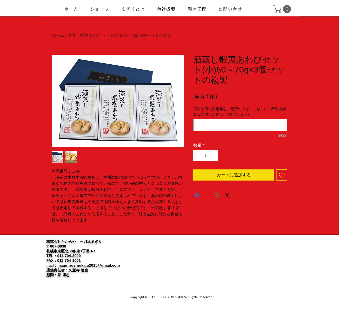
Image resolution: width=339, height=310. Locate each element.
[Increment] (213, 156)
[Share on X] (227, 195)
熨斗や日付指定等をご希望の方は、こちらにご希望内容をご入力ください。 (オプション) (239, 111)
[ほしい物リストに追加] (281, 175)
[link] (283, 9)
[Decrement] (198, 156)
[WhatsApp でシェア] (217, 195)
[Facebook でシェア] (197, 195)
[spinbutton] (205, 156)
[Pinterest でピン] (207, 195)
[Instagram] (275, 249)
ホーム (58, 35)
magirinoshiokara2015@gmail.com (88, 265)
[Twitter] (266, 249)
